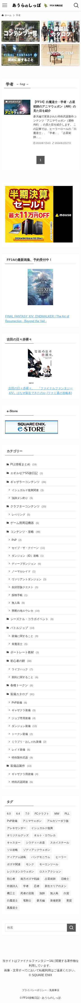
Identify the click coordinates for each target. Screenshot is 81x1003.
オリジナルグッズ (18, 835)
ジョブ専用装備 (24, 718)
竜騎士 (27, 900)
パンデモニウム (40, 857)
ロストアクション (50, 871)
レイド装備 (21, 749)
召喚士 (65, 878)
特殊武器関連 (22, 781)
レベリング (21, 514)
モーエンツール (48, 864)
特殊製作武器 (22, 757)
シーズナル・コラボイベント (32, 619)
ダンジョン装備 (24, 726)
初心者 (11, 878)
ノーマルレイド (24, 571)
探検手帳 (19, 595)
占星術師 (50, 878)
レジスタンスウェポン (20, 871)
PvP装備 (19, 702)
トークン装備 (22, 733)
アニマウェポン (32, 820)
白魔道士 (12, 900)
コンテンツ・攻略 (25, 531)
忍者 (36, 886)
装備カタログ (22, 694)
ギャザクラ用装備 (25, 773)
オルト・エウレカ (45, 835)
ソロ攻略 (12, 849)
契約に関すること (25, 677)
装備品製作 (21, 766)
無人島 (18, 602)
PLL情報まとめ (23, 464)
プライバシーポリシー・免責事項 (40, 990)
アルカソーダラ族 (58, 820)
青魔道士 (19, 643)
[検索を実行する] (71, 928)
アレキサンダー (16, 828)
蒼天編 (41, 900)
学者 (26, 886)
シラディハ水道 (35, 842)
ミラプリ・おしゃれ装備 (29, 741)
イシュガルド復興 (42, 828)
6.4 (18, 813)
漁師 (42, 893)
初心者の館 (21, 661)
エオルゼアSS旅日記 (26, 473)
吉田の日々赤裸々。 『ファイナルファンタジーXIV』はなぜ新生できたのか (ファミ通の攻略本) (40, 391)
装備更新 (55, 900)
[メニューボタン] (4, 5)
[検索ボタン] (76, 5)
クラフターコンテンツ (28, 506)
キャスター (13, 842)
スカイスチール (59, 842)
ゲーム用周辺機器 (24, 523)
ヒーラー (61, 857)
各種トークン (21, 685)
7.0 (27, 813)
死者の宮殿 (27, 893)
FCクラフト (42, 813)
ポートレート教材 (24, 652)
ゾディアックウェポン (36, 849)
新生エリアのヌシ (55, 886)
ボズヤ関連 (13, 864)
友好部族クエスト (25, 587)
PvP (17, 539)
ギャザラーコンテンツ (28, 482)
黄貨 (69, 900)
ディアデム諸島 (16, 857)
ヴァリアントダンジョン (29, 579)
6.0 (9, 813)
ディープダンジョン (26, 563)
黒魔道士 (12, 907)
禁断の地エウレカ (26, 610)
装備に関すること (25, 636)
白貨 (66, 893)
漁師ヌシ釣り (22, 498)
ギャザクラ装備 (24, 710)
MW (56, 813)
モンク (30, 864)
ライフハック (22, 669)
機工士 (11, 893)
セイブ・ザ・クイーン (28, 547)
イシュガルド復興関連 (28, 490)
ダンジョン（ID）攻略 (28, 555)
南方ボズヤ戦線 (29, 878)
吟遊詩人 (12, 886)
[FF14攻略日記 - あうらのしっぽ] (40, 5)
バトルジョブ (22, 628)
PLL (67, 813)
